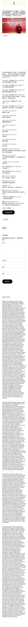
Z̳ (14, 2)
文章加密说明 (8, 212)
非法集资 (5, 35)
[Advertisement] (14, 52)
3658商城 (5, 219)
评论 (3, 242)
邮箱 (3, 267)
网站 (3, 273)
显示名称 (4, 260)
